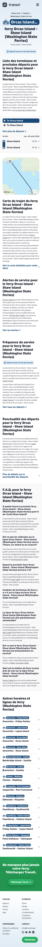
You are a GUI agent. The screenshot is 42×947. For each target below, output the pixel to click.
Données (6, 934)
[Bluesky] (26, 932)
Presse (5, 909)
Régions (6, 903)
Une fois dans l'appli (17, 315)
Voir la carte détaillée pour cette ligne (20, 266)
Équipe (24, 906)
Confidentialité (28, 912)
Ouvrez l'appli (8, 300)
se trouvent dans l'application (24, 110)
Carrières (25, 909)
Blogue (5, 906)
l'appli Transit (8, 381)
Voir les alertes (11, 330)
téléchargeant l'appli (19, 559)
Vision (24, 903)
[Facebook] (30, 932)
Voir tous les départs (14, 407)
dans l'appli (15, 579)
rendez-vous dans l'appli (19, 663)
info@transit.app (28, 928)
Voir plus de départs (13, 131)
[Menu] (37, 5)
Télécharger (29, 939)
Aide (4, 912)
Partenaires (8, 924)
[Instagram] (23, 932)
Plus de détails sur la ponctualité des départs (15, 475)
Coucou (6, 899)
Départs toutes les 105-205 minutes (22, 51)
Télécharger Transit (20, 882)
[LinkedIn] (33, 932)
